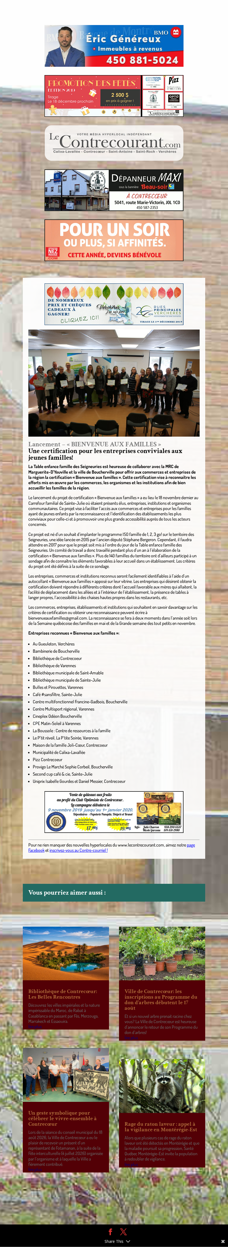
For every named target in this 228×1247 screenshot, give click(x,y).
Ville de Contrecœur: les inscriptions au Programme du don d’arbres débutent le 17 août (161, 1000)
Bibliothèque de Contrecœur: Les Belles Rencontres (62, 994)
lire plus (35, 1026)
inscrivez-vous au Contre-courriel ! (78, 850)
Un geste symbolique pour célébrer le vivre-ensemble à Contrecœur (62, 1118)
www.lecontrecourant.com (141, 845)
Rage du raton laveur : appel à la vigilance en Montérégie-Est (161, 1126)
